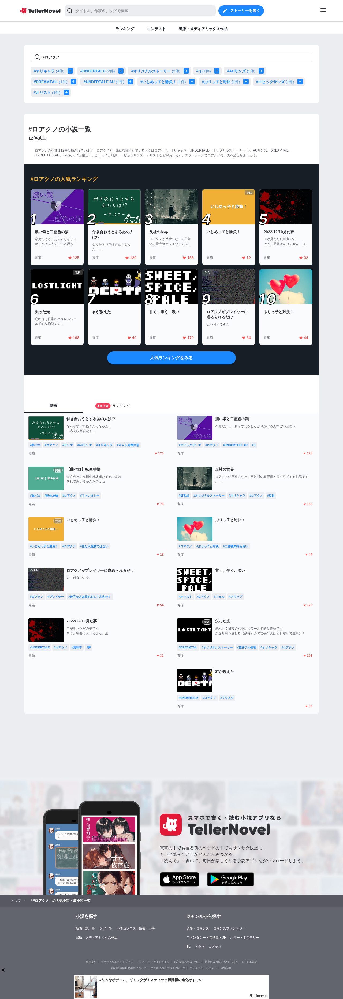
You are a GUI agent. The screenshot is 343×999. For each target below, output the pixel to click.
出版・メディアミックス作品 (97, 937)
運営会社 (226, 968)
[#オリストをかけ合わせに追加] (67, 92)
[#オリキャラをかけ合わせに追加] (71, 71)
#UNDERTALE (97, 71)
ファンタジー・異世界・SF (206, 937)
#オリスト (47, 92)
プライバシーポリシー (203, 968)
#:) (203, 71)
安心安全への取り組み (187, 961)
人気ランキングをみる (171, 357)
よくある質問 (249, 961)
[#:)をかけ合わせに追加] (218, 71)
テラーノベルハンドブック (117, 961)
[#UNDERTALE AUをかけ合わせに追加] (131, 81)
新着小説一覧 (85, 928)
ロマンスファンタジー (229, 928)
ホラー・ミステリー (244, 937)
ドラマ (199, 947)
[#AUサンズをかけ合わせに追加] (262, 71)
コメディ (215, 947)
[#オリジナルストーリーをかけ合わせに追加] (187, 71)
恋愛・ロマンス (198, 928)
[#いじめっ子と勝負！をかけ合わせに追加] (193, 81)
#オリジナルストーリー (155, 71)
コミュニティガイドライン (153, 961)
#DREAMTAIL (51, 82)
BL (189, 947)
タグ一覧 (105, 928)
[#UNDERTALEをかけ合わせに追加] (122, 71)
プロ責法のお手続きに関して (168, 968)
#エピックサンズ (275, 82)
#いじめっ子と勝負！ (163, 82)
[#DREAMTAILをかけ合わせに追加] (74, 81)
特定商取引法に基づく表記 (221, 961)
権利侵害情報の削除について (128, 968)
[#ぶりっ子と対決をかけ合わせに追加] (247, 81)
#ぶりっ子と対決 (221, 82)
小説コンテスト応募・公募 (136, 928)
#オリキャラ (49, 71)
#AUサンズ (241, 71)
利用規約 (91, 961)
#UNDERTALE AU (104, 82)
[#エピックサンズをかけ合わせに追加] (301, 81)
